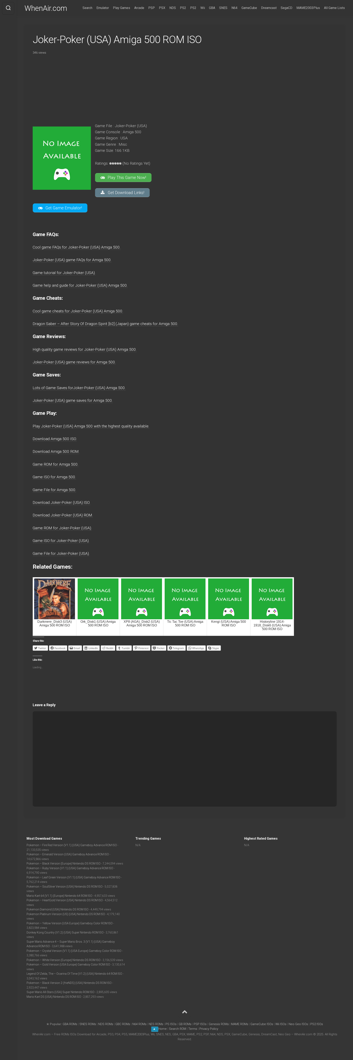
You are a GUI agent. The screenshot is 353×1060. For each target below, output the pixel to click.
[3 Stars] (115, 163)
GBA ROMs (70, 1024)
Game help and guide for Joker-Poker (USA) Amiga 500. (80, 285)
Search (87, 8)
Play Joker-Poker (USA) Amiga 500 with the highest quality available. (91, 426)
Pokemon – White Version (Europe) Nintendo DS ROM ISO (64, 960)
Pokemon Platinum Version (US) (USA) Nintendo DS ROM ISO (66, 914)
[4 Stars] (118, 163)
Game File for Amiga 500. (54, 489)
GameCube (249, 8)
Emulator (102, 8)
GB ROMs (185, 1024)
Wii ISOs (280, 1024)
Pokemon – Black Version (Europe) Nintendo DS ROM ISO (64, 863)
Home (162, 1029)
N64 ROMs (139, 1024)
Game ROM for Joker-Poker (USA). (62, 528)
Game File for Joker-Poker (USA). (61, 553)
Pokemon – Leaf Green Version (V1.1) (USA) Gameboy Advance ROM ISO (73, 877)
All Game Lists (334, 8)
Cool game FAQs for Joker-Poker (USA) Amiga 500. (77, 247)
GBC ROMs (122, 1024)
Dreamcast (269, 8)
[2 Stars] (113, 163)
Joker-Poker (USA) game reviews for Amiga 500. (74, 362)
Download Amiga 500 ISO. (55, 438)
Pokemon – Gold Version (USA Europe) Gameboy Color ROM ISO (68, 964)
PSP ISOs (200, 1024)
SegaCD (286, 8)
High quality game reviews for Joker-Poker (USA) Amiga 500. (85, 349)
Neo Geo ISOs (298, 1024)
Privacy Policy (208, 1029)
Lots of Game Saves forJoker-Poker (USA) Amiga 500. (79, 387)
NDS (172, 8)
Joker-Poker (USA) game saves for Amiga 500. (73, 400)
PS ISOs (170, 1024)
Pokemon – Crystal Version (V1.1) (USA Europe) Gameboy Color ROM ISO (74, 950)
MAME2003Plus (308, 8)
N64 (234, 8)
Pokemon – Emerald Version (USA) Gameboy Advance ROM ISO (68, 854)
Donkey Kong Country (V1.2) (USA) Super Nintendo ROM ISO (65, 932)
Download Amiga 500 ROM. (56, 451)
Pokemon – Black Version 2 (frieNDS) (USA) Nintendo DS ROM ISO (69, 983)
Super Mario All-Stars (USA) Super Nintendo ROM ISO (60, 992)
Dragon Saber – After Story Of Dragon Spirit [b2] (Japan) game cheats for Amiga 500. (105, 323)
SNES (223, 8)
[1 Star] (110, 163)
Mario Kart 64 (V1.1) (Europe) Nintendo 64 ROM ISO (59, 895)
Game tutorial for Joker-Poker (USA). (64, 272)
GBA (212, 8)
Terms (193, 1029)
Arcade (139, 8)
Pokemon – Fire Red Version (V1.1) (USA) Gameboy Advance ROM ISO (72, 845)
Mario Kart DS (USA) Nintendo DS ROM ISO (54, 996)
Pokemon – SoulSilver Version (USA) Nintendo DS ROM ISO (65, 886)
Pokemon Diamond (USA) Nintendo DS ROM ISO (57, 909)
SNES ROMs (87, 1024)
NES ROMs (156, 1024)
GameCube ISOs (261, 1024)
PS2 (183, 8)
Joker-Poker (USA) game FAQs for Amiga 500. (72, 260)
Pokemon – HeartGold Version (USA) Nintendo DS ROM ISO (65, 900)
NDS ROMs (105, 1024)
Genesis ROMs (219, 1024)
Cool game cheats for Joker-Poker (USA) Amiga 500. (78, 311)
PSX (162, 8)
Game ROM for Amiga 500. (55, 464)
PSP (151, 8)
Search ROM (177, 1029)
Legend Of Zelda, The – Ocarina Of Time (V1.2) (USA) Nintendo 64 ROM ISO (74, 973)
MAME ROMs (239, 1024)
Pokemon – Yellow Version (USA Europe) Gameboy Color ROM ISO (70, 923)
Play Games (121, 8)
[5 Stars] (120, 163)
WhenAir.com (46, 8)
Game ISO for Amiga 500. (54, 477)
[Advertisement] (147, 87)
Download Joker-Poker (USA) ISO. (61, 502)
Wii (202, 8)
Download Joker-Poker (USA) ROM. (63, 515)
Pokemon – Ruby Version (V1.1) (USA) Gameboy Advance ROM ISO (70, 868)
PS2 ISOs (316, 1024)
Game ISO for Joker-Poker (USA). (61, 540)
